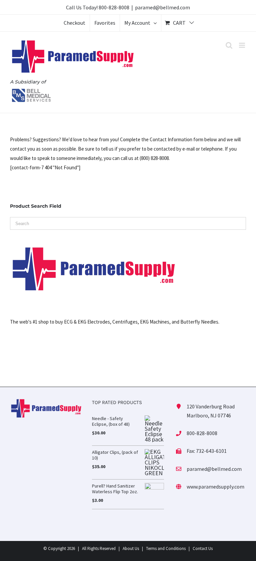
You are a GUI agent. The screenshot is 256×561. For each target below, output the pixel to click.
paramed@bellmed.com (162, 7)
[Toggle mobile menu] (242, 45)
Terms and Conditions (166, 548)
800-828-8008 (114, 7)
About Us (131, 548)
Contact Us (203, 548)
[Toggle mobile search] (229, 45)
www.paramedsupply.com (215, 486)
